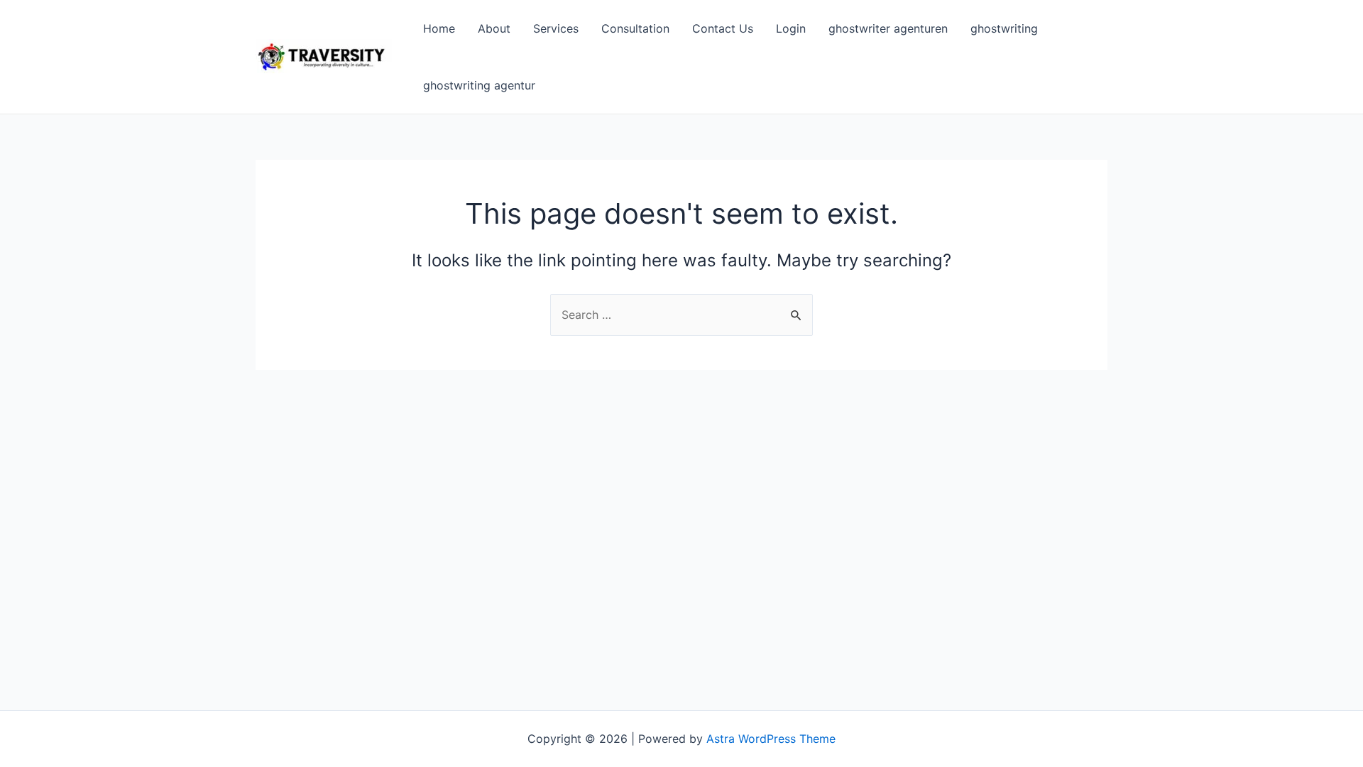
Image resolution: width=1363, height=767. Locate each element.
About (494, 28)
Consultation (635, 28)
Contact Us (722, 28)
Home (439, 28)
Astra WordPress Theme (771, 738)
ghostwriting (1004, 28)
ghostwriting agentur (479, 85)
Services (556, 28)
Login (791, 28)
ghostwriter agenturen (888, 28)
